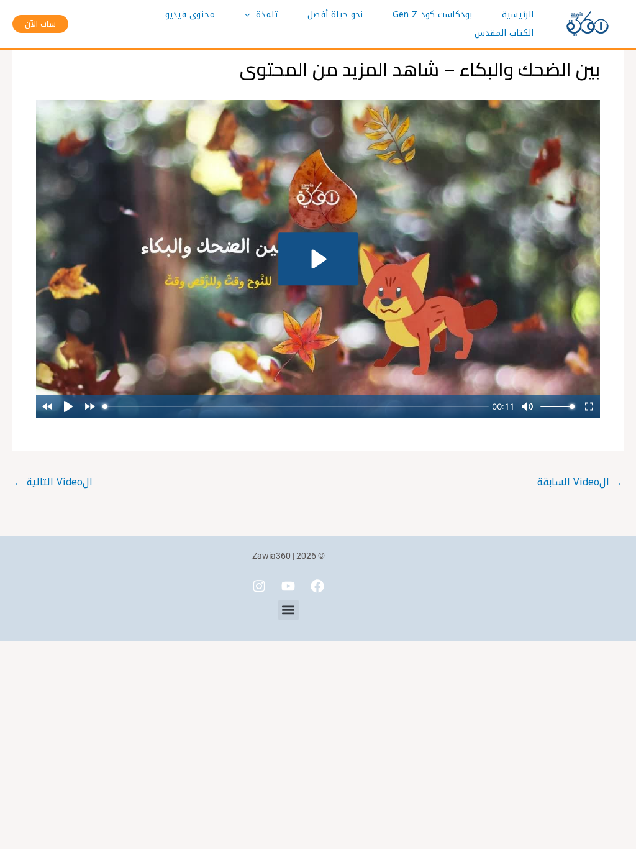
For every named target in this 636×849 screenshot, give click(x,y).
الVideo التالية (53, 482)
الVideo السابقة (579, 482)
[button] (250, 15)
